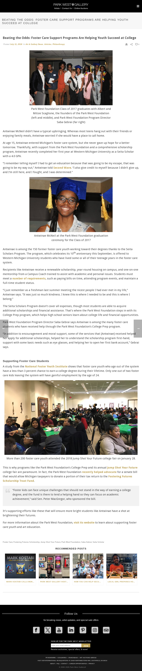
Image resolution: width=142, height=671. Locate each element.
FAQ (58, 663)
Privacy (92, 663)
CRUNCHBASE (73, 657)
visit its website (84, 522)
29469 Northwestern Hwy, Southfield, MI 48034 (89, 660)
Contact (64, 663)
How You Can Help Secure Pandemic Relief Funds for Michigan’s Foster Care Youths (88, 582)
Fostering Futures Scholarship (26, 542)
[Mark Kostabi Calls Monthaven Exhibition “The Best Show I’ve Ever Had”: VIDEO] (20, 566)
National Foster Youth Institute (46, 366)
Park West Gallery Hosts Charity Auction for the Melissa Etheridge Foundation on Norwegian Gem (55, 582)
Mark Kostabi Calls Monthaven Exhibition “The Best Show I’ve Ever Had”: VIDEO (21, 582)
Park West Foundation (70, 542)
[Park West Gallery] (71, 5)
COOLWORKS (62, 657)
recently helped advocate (99, 472)
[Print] (126, 44)
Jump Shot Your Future (122, 467)
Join (85, 646)
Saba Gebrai (86, 542)
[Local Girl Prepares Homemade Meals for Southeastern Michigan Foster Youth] (121, 566)
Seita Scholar (98, 542)
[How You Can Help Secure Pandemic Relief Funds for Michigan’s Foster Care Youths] (88, 566)
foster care (8, 542)
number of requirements (29, 278)
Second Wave (62, 167)
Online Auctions (81, 8)
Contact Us (67, 8)
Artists (57, 8)
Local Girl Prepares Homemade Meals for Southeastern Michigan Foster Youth (122, 582)
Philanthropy (59, 44)
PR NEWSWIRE (51, 657)
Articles (47, 44)
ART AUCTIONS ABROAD (88, 657)
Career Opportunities (78, 663)
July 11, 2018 (16, 44)
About (52, 663)
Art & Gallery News (34, 44)
